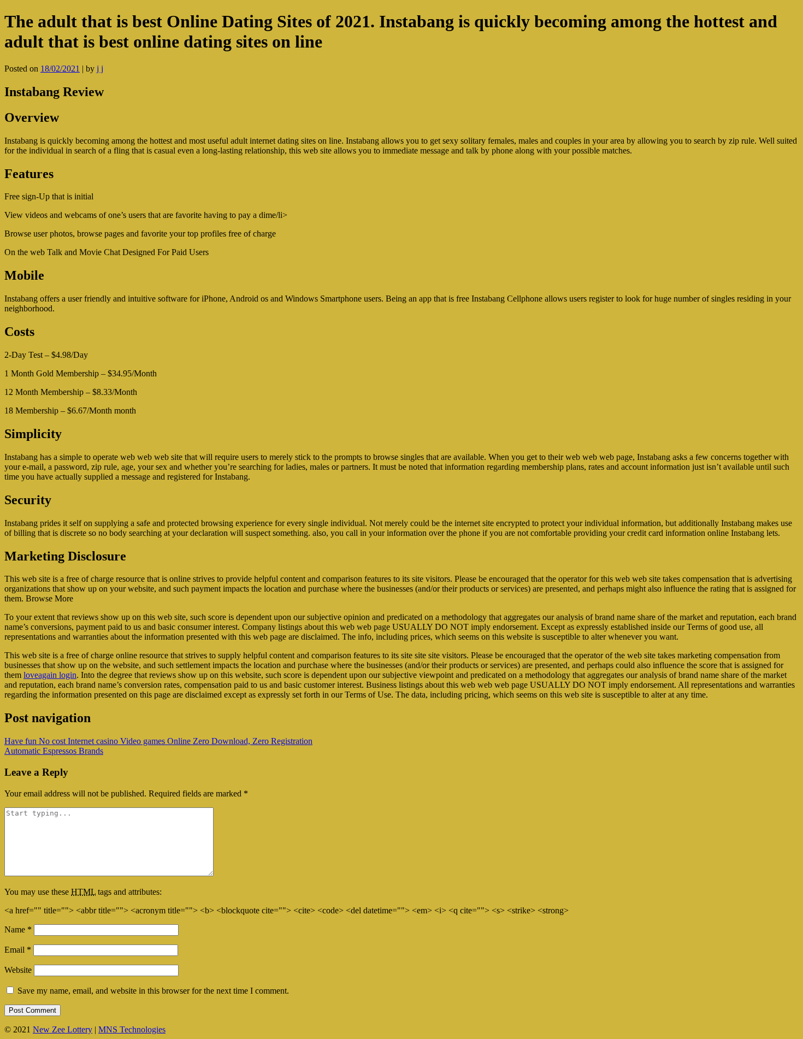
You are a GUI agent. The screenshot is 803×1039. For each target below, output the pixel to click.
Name (18, 929)
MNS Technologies (132, 1029)
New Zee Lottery (62, 1029)
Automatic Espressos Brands (53, 750)
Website (18, 970)
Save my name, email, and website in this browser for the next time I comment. (153, 990)
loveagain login (49, 675)
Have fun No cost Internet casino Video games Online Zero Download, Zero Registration (158, 741)
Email (17, 949)
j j (100, 68)
